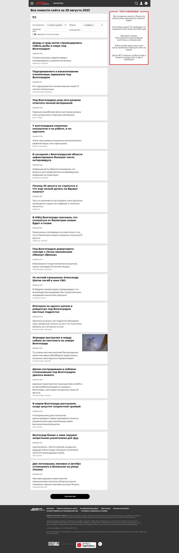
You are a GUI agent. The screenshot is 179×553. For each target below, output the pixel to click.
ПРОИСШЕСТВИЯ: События (42, 361)
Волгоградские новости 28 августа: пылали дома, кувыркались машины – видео (129, 18)
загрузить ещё (70, 496)
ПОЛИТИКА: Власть (39, 298)
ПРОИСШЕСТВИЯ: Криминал (42, 92)
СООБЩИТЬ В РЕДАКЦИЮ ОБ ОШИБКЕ (94, 511)
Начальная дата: (37, 30)
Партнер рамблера (67, 544)
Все (34, 17)
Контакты (50, 508)
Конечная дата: (74, 30)
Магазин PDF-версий (121, 508)
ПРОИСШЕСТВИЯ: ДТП (40, 487)
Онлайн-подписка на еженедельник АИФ (62, 511)
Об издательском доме (89, 508)
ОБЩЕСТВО (36, 209)
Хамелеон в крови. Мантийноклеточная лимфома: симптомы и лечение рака (129, 38)
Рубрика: (72, 25)
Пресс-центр (105, 508)
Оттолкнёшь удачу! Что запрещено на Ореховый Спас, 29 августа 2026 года (129, 28)
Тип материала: (38, 25)
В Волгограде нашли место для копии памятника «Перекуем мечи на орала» (129, 48)
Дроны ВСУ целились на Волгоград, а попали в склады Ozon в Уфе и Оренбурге (129, 57)
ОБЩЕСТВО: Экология (40, 63)
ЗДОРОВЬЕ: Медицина (40, 178)
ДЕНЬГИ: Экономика (40, 146)
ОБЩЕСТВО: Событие (40, 241)
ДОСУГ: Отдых (37, 117)
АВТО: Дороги (37, 427)
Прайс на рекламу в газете (67, 508)
